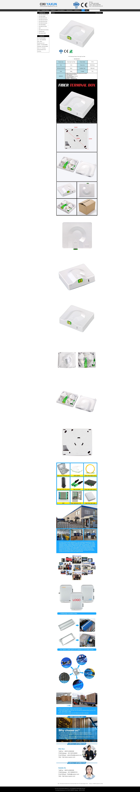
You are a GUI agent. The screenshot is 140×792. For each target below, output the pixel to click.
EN (83, 10)
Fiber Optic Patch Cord (43, 17)
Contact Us (76, 10)
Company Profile (45, 10)
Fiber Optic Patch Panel (43, 21)
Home (38, 10)
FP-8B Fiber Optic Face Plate (98, 783)
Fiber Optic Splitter (42, 16)
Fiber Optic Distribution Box (43, 14)
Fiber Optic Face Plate (43, 26)
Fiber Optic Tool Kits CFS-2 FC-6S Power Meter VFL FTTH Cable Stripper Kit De (74, 783)
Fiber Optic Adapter (42, 24)
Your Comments (61, 10)
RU (86, 10)
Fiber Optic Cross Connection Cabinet (45, 29)
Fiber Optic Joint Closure (43, 19)
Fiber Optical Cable (42, 33)
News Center (69, 10)
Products (53, 10)
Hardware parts (41, 31)
